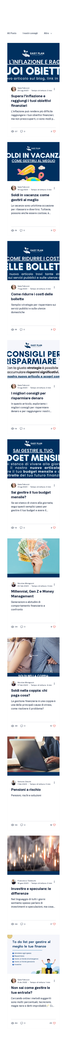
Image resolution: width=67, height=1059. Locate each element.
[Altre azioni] (55, 89)
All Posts (11, 33)
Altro (46, 33)
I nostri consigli (30, 33)
